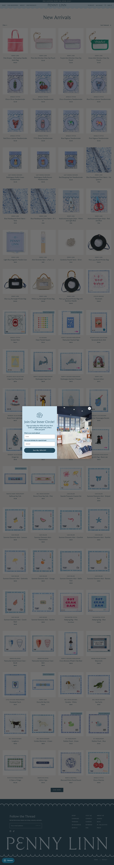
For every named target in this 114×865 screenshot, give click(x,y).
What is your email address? (32, 433)
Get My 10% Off (39, 450)
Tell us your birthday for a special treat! (35, 440)
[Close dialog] (89, 408)
